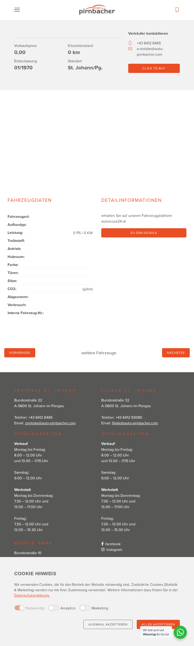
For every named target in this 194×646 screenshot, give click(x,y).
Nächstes (176, 352)
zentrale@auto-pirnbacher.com (50, 423)
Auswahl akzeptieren (108, 624)
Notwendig (35, 608)
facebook (113, 543)
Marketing (100, 608)
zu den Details (144, 233)
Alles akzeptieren (158, 624)
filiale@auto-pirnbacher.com (135, 423)
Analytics (67, 608)
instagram (114, 549)
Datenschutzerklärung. (32, 595)
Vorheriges (19, 352)
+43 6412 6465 (149, 43)
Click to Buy (153, 68)
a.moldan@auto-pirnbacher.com (150, 51)
